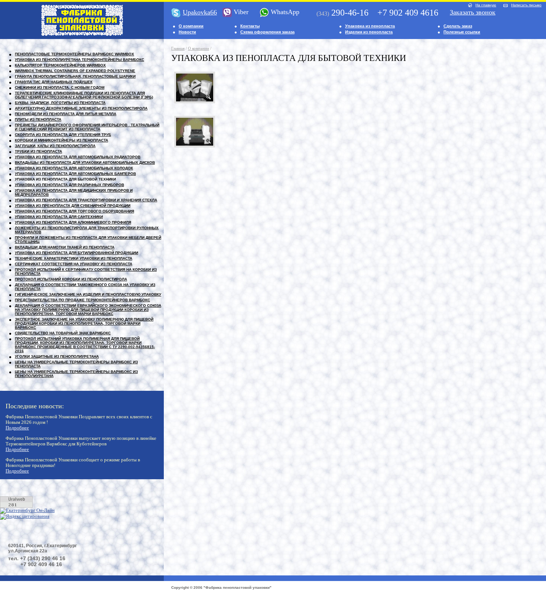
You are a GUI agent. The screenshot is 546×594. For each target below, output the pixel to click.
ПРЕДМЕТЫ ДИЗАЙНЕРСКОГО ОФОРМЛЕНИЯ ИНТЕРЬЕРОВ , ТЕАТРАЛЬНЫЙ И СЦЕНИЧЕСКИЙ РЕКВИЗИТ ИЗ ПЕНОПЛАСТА (87, 127)
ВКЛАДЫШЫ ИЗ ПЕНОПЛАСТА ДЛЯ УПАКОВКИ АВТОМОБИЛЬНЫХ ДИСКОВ (85, 162)
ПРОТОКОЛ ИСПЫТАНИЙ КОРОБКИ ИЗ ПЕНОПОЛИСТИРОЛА (71, 279)
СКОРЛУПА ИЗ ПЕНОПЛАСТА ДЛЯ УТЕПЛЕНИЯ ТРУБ (63, 135)
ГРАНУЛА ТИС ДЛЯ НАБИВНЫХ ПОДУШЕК (53, 82)
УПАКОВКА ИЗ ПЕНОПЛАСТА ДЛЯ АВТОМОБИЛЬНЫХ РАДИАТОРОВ (77, 157)
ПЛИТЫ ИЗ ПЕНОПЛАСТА (38, 119)
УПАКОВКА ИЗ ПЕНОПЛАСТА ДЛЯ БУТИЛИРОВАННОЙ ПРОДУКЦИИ (76, 253)
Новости (187, 32)
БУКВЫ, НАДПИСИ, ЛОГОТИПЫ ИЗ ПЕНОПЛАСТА (60, 103)
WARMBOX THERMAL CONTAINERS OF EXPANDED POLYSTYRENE (75, 71)
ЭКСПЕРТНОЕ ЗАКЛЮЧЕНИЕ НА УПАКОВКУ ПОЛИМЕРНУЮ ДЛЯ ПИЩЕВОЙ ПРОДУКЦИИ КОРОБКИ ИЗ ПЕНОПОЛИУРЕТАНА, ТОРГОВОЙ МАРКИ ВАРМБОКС (84, 323)
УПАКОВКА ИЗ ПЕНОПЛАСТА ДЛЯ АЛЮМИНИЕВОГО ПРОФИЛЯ (73, 222)
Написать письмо (526, 5)
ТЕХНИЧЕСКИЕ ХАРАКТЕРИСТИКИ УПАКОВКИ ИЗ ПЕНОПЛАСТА (73, 258)
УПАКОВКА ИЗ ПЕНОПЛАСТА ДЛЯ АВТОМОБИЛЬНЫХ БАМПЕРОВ (75, 174)
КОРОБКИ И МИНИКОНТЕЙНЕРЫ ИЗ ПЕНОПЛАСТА (61, 140)
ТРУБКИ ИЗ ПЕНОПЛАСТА (38, 151)
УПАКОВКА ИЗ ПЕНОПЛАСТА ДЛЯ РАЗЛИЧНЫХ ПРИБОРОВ (69, 185)
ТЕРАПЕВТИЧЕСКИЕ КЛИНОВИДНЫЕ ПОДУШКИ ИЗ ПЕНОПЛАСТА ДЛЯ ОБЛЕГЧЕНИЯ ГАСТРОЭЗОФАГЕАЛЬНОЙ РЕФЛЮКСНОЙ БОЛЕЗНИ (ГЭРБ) (84, 95)
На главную (485, 5)
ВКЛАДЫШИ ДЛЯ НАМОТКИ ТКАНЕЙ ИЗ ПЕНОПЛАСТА (64, 247)
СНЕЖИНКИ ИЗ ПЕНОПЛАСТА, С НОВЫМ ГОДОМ (59, 87)
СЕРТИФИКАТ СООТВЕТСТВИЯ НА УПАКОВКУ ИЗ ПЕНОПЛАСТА (73, 264)
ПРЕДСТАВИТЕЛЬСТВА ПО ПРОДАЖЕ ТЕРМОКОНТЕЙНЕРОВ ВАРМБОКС (82, 300)
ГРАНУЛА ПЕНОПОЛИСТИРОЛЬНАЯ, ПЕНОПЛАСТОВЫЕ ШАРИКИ (75, 76)
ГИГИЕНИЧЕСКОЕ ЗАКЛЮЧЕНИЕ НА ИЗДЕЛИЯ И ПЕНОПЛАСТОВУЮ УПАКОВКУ (88, 294)
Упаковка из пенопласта (370, 26)
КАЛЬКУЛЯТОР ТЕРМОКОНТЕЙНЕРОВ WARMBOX (60, 65)
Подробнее (17, 428)
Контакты (250, 26)
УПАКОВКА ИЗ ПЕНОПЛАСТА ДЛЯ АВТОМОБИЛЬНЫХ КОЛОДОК (74, 168)
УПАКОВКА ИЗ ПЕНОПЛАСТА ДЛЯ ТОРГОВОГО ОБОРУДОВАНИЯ (74, 211)
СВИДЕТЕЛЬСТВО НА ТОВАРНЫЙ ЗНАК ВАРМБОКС (63, 333)
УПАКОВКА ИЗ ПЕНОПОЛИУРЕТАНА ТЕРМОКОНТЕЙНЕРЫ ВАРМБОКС (79, 60)
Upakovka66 (200, 12)
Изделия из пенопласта (369, 32)
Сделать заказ (457, 26)
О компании (191, 26)
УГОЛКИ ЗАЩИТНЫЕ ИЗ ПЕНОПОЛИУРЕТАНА (57, 356)
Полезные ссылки (461, 32)
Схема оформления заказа (267, 32)
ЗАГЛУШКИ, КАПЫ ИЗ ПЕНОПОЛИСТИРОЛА (55, 146)
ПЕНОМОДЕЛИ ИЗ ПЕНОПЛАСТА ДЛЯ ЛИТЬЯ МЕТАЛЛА (65, 114)
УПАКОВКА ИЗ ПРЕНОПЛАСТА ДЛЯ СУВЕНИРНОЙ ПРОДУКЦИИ (72, 206)
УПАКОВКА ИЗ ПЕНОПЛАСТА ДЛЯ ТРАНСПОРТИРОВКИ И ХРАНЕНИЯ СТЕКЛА (86, 200)
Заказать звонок (472, 12)
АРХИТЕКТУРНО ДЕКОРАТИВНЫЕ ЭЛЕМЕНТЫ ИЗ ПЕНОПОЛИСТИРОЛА (81, 108)
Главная (178, 48)
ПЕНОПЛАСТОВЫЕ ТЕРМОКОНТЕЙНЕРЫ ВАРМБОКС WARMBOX (74, 54)
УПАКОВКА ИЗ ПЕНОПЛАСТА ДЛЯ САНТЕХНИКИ (59, 217)
